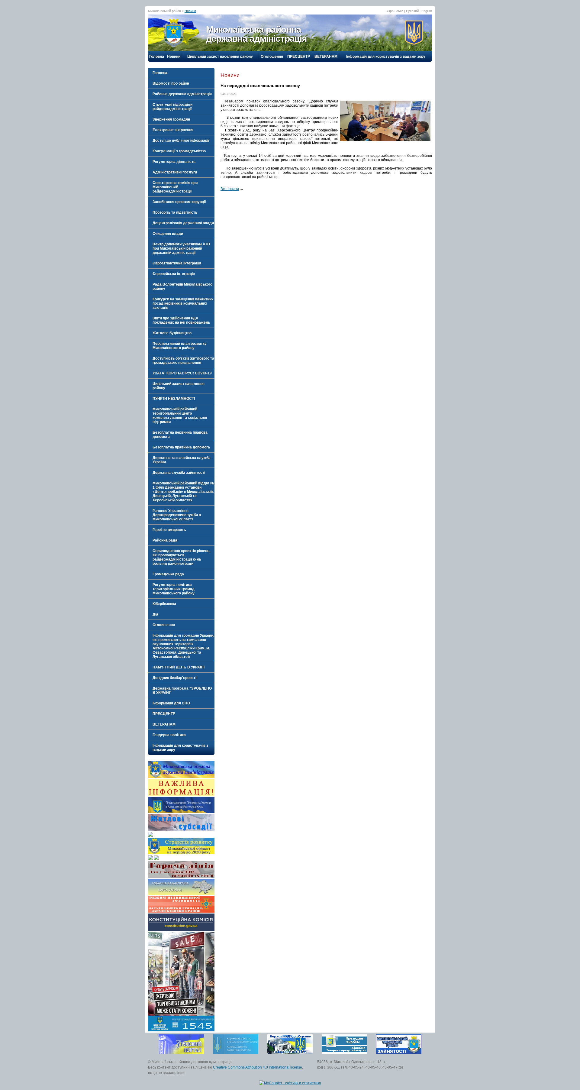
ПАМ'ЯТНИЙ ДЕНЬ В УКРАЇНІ (179, 667)
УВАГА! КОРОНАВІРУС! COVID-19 (182, 373)
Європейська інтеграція (174, 274)
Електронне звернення (173, 130)
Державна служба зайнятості (179, 473)
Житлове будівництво (172, 333)
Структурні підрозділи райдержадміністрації (172, 106)
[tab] (181, 83)
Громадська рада (168, 574)
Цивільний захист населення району (220, 56)
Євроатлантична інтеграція (177, 263)
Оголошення (272, 56)
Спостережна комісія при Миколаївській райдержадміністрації (175, 187)
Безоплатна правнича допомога (181, 447)
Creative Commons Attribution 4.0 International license (257, 1067)
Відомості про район (171, 83)
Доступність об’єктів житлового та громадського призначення (183, 360)
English (426, 11)
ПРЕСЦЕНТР (298, 56)
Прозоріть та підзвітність (175, 212)
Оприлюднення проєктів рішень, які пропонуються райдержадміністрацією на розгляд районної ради (181, 557)
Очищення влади (168, 233)
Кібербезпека (164, 604)
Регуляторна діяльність (174, 162)
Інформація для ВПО (171, 703)
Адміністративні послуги (175, 172)
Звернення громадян (171, 119)
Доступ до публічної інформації (181, 140)
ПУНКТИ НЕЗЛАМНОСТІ (174, 398)
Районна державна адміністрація (182, 94)
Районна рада (165, 540)
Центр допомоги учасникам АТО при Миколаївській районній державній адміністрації (181, 248)
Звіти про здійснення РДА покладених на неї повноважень (181, 320)
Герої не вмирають (169, 530)
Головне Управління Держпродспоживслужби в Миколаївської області (177, 515)
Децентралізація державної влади (183, 223)
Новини (190, 11)
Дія (155, 614)
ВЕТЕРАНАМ (325, 56)
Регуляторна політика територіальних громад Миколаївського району (174, 589)
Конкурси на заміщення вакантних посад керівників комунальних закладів (183, 303)
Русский (412, 11)
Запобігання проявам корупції (179, 202)
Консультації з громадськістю (179, 151)
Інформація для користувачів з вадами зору (385, 56)
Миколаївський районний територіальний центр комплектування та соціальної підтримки (180, 415)
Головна (156, 56)
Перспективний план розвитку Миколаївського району (180, 345)
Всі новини (230, 189)
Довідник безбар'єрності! (175, 678)
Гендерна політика (169, 735)
